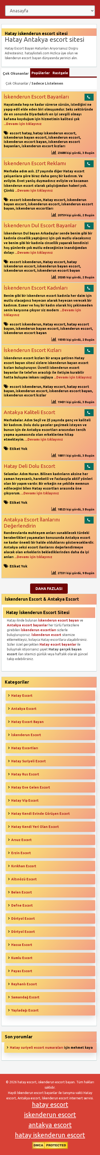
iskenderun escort (64, 137)
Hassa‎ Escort (21, 944)
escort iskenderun (25, 200)
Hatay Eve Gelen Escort (30, 787)
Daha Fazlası (48, 588)
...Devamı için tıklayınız (23, 124)
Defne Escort (22, 905)
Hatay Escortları (24, 748)
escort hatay (20, 133)
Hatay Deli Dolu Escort (29, 466)
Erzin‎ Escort (21, 853)
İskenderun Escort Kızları (32, 350)
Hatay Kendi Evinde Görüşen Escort (40, 813)
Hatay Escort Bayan (27, 722)
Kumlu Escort (22, 958)
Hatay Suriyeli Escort (28, 761)
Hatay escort (54, 200)
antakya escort (50, 1125)
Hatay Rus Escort (25, 774)
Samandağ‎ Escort (25, 997)
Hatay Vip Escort (25, 800)
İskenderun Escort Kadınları (35, 288)
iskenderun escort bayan (25, 141)
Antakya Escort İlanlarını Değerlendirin (32, 523)
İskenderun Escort (26, 735)
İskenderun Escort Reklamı (35, 163)
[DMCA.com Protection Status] (50, 1148)
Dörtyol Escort (23, 918)
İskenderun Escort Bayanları (36, 97)
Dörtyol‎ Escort (23, 931)
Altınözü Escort (24, 879)
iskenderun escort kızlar (25, 395)
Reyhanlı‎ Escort (24, 984)
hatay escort (50, 1104)
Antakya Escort (24, 708)
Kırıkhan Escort (23, 866)
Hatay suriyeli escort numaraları (36, 1047)
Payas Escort (21, 971)
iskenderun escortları (34, 208)
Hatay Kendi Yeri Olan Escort (35, 826)
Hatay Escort (22, 695)
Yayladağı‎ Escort (25, 1010)
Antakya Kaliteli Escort (29, 412)
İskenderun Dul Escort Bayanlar (40, 225)
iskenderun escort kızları (43, 146)
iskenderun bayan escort (25, 137)
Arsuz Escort (21, 840)
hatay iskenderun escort (54, 133)
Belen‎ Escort (21, 892)
